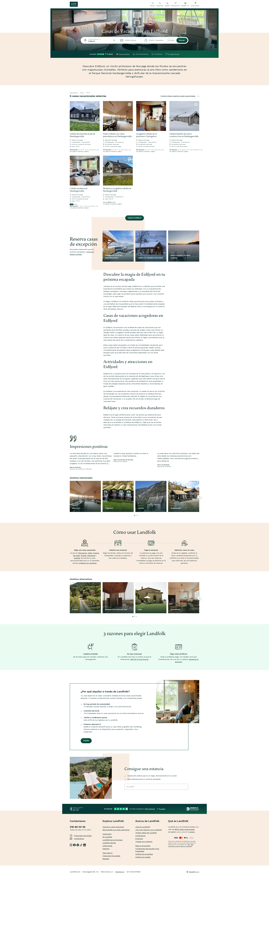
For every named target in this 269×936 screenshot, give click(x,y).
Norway (82, 92)
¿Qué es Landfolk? (142, 827)
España (77, 558)
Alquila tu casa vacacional (113, 827)
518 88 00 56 (77, 827)
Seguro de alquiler (142, 846)
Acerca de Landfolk (147, 821)
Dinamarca (82, 553)
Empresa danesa (124, 54)
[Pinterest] (77, 845)
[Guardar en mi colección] (96, 104)
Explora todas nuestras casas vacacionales (178, 96)
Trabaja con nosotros (143, 842)
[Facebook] (74, 845)
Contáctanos (79, 839)
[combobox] (99, 40)
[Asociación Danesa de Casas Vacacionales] (192, 809)
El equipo (139, 839)
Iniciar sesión (195, 5)
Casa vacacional (74, 92)
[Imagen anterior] (72, 116)
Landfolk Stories (109, 843)
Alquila (86, 741)
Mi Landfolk (107, 837)
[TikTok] (81, 845)
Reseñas (106, 859)
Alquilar (167, 5)
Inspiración (159, 5)
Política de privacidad (144, 854)
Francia (96, 553)
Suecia (83, 556)
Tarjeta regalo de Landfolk (146, 833)
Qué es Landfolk (178, 821)
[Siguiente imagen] (97, 116)
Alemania (91, 556)
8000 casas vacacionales (185, 829)
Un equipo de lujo (173, 54)
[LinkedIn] (84, 845)
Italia (90, 553)
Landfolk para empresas (112, 840)
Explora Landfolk (113, 821)
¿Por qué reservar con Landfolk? (148, 830)
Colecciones (107, 846)
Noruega (76, 556)
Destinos (106, 849)
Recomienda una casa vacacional (116, 830)
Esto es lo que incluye (139, 659)
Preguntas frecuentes (83, 836)
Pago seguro (108, 853)
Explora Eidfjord (134, 218)
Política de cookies (142, 857)
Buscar (182, 40)
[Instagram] (71, 845)
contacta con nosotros (87, 563)
